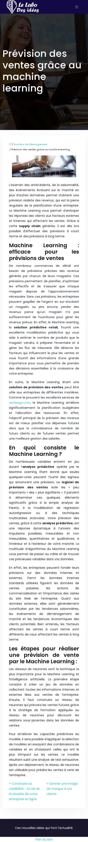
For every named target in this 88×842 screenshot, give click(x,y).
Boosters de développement (30, 144)
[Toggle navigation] (77, 7)
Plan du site (44, 839)
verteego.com (19, 402)
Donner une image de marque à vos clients (62, 788)
